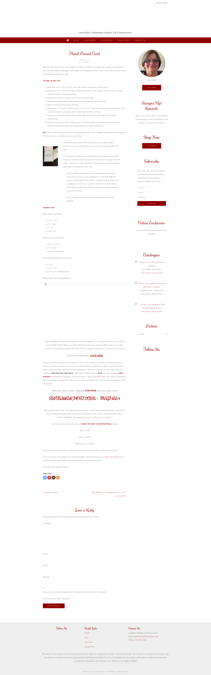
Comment (47, 523)
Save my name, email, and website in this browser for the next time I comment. (75, 592)
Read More (151, 87)
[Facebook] (45, 478)
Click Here (151, 145)
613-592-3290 (140, 640)
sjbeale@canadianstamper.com (146, 636)
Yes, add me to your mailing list (57, 599)
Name (46, 554)
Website (46, 577)
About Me (89, 642)
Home (87, 633)
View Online (146, 273)
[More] (58, 478)
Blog (86, 637)
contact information (111, 457)
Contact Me (89, 647)
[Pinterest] (49, 478)
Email (46, 565)
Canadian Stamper (105, 19)
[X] (53, 478)
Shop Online (157, 273)
